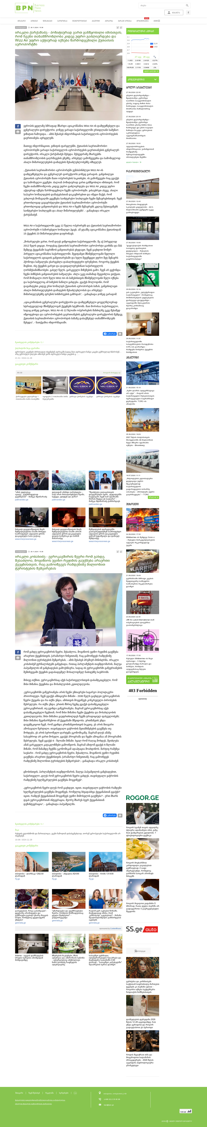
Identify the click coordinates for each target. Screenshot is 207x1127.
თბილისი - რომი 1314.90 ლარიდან (101, 875)
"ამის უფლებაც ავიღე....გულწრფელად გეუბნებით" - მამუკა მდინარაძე (31, 494)
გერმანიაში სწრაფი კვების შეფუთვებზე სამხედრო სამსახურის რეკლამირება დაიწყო (139, 582)
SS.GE (19, 373)
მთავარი (19, 1093)
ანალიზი (132, 357)
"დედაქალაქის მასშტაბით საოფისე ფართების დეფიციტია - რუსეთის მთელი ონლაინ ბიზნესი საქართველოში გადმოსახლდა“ (139, 252)
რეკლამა (49, 1093)
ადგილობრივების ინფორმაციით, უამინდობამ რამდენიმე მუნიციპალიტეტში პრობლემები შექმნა (140, 151)
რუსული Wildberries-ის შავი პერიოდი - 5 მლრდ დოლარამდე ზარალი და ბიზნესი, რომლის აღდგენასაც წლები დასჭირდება (139, 665)
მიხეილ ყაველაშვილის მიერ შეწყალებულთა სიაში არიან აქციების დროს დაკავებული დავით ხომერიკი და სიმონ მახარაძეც (67, 533)
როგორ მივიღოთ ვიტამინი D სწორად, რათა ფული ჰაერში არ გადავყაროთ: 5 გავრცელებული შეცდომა (142, 907)
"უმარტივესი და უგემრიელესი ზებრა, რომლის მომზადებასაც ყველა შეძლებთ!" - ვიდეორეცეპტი (67, 914)
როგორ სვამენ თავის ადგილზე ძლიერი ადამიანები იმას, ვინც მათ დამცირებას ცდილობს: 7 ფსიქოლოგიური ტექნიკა (142, 831)
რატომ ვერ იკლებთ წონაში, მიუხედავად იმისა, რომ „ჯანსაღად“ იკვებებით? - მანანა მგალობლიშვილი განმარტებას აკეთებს (105, 915)
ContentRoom (115, 929)
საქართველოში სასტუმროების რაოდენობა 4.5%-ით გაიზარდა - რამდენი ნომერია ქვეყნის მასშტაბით (139, 346)
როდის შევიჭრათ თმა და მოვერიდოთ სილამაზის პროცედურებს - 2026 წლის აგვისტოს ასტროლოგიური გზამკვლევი (139, 1060)
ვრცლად (152, 497)
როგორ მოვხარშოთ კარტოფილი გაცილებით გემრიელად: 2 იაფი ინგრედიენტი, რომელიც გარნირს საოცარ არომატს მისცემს (139, 869)
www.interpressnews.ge (25, 539)
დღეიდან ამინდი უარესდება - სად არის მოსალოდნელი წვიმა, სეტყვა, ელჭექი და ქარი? (68, 494)
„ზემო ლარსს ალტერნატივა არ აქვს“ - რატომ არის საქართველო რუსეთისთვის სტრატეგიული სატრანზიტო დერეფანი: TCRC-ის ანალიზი (140, 397)
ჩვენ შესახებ (34, 1093)
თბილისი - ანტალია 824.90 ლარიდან (65, 875)
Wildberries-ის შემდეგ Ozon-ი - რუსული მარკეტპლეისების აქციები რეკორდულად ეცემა (140, 541)
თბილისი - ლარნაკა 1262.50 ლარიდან (29, 875)
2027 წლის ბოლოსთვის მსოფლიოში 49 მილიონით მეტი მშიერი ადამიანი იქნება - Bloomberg (139, 441)
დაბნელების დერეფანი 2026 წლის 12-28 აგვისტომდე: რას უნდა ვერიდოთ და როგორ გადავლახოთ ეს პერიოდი (141, 1023)
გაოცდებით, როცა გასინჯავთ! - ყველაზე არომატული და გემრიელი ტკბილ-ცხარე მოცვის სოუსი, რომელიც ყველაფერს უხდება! (31, 915)
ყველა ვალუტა (150, 71)
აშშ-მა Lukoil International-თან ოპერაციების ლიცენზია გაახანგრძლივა (140, 622)
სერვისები (63, 1093)
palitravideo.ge (21, 500)
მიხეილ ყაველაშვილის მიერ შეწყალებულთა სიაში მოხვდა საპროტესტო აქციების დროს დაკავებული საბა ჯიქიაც (30, 532)
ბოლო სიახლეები (139, 87)
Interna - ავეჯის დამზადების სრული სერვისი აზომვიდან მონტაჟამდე (29, 957)
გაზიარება (111, 334)
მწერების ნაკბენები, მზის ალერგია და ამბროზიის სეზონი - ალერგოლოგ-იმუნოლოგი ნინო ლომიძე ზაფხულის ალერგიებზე (68, 960)
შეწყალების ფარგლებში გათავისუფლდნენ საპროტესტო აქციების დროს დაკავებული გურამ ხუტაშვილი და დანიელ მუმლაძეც (105, 533)
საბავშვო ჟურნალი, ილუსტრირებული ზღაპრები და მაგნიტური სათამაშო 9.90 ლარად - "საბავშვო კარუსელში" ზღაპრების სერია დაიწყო (105, 960)
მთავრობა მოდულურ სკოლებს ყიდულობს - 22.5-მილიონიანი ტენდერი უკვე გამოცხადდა (140, 208)
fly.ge (17, 879)
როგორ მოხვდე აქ (111, 373)
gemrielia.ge (20, 923)
